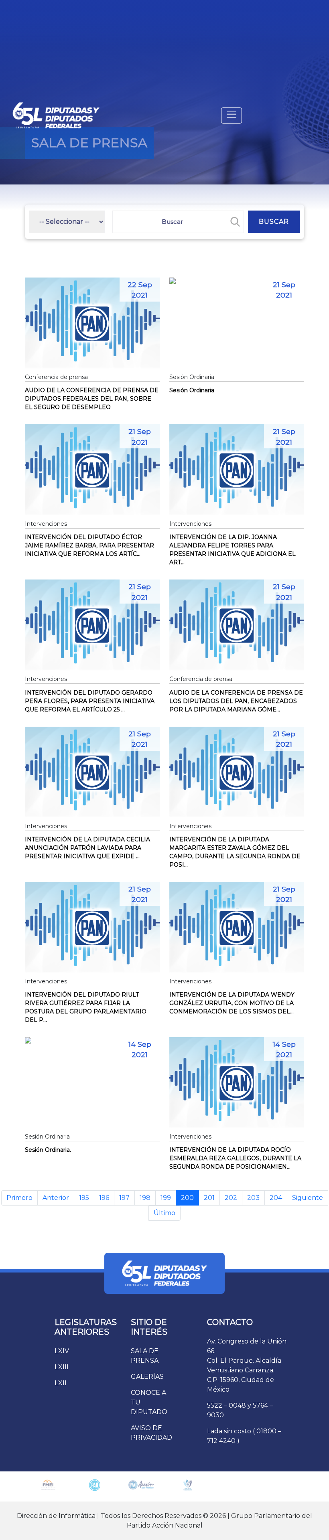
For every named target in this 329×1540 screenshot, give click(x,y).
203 (253, 1198)
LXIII (62, 1367)
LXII (61, 1383)
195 (84, 1198)
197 (124, 1198)
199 (165, 1198)
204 (276, 1198)
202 (231, 1198)
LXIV (62, 1351)
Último (164, 1213)
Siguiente (307, 1198)
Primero (19, 1198)
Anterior (56, 1198)
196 (104, 1198)
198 (145, 1198)
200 (187, 1198)
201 (209, 1198)
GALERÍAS (147, 1376)
